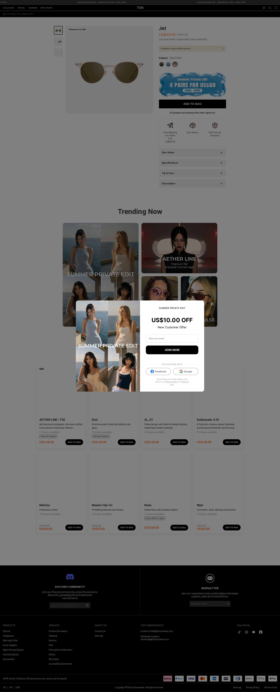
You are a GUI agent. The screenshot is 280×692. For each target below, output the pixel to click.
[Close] (212, 303)
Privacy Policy (172, 382)
